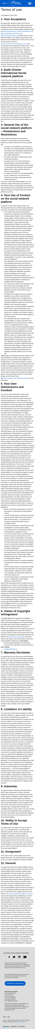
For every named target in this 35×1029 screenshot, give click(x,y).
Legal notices (13, 1026)
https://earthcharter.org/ (10, 31)
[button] (29, 3)
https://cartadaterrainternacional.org (11, 33)
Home (4, 1017)
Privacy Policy (21, 1026)
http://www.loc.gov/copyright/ (16, 637)
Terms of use (6, 1026)
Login (8, 1017)
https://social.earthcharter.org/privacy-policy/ (14, 43)
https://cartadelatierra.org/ (25, 31)
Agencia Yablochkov (21, 1021)
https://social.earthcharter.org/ (9, 35)
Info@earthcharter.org (10, 649)
